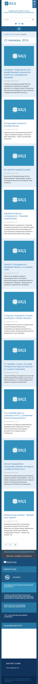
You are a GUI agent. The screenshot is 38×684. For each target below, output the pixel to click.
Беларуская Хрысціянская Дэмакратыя (19, 11)
